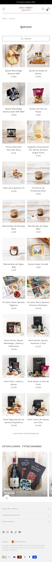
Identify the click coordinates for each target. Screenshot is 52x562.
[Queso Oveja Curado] (38, 249)
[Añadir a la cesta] (22, 64)
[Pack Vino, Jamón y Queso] (13, 366)
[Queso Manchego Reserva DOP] (13, 55)
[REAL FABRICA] (26, 8)
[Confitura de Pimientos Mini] (38, 173)
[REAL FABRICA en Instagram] (7, 532)
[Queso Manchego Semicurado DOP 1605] (13, 93)
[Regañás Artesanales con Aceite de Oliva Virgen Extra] (38, 132)
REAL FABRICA (19, 545)
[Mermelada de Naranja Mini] (13, 211)
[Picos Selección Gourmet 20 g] (13, 132)
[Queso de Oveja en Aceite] (38, 55)
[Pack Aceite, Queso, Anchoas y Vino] (38, 325)
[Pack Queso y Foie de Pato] (38, 366)
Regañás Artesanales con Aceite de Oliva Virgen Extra (38, 150)
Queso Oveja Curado (38, 264)
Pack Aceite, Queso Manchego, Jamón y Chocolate (13, 343)
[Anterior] (6, 2)
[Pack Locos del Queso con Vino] (38, 404)
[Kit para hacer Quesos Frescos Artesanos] (38, 287)
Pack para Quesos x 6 (13, 188)
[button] (43, 8)
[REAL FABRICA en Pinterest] (11, 532)
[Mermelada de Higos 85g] (13, 249)
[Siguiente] (45, 2)
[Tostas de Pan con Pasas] (38, 93)
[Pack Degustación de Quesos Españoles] (13, 404)
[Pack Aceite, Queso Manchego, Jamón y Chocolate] (13, 325)
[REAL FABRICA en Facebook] (3, 532)
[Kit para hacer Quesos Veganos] (13, 287)
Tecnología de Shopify (9, 550)
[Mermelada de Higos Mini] (38, 211)
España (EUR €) (20, 542)
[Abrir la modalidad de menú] (3, 8)
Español (5, 542)
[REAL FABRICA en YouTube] (19, 532)
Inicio (4, 18)
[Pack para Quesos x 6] (13, 173)
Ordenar (27, 38)
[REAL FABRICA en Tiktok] (15, 532)
